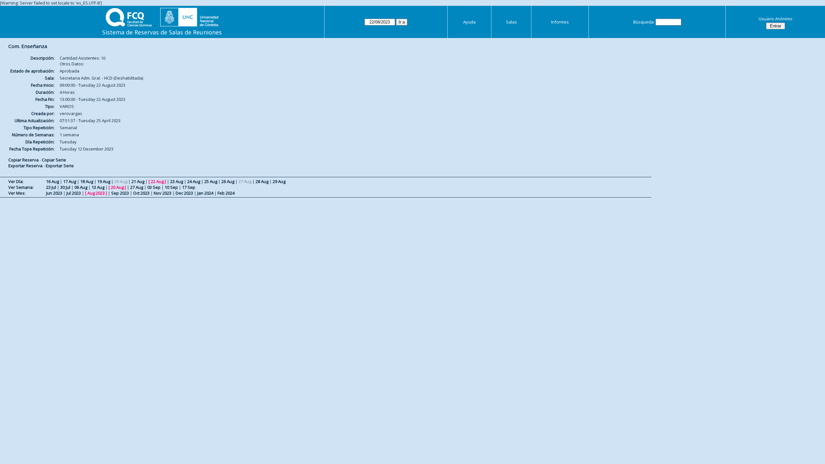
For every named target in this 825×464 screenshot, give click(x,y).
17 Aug (69, 181)
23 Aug (176, 181)
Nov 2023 (162, 193)
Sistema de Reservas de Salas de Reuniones (162, 32)
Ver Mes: (16, 193)
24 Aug (193, 181)
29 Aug (279, 181)
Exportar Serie (60, 166)
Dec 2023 (184, 193)
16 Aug (52, 181)
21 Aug (137, 181)
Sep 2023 (120, 193)
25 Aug (210, 181)
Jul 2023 (73, 193)
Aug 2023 (96, 193)
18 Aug (86, 181)
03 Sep (153, 187)
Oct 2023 (141, 193)
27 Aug (136, 187)
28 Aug (262, 181)
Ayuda (469, 22)
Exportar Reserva (25, 166)
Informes (560, 22)
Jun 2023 (54, 193)
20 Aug (117, 187)
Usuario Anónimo (775, 19)
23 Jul (51, 187)
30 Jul (65, 187)
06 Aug (80, 187)
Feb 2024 (226, 193)
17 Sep (188, 187)
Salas (511, 22)
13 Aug (98, 187)
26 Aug (227, 181)
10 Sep (171, 187)
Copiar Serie (54, 160)
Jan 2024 (205, 193)
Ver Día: (16, 181)
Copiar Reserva (23, 160)
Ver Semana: (21, 187)
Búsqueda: (644, 22)
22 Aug (157, 181)
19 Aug (103, 181)
